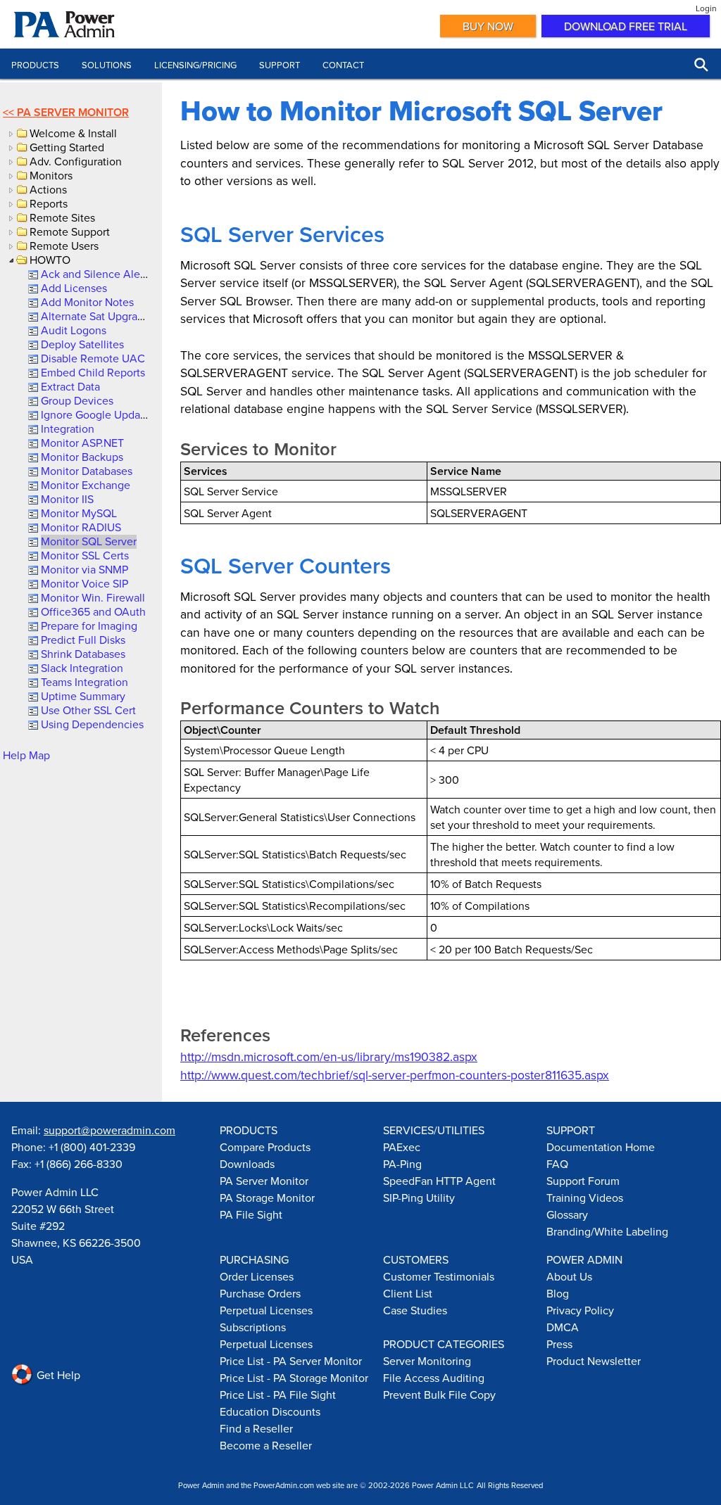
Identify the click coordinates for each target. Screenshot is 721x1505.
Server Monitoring (427, 1361)
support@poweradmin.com (109, 1130)
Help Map (26, 755)
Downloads (247, 1163)
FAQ (557, 1163)
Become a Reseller (266, 1445)
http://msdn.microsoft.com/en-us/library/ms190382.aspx (328, 1056)
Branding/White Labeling (607, 1231)
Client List (407, 1293)
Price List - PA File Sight (278, 1394)
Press (559, 1344)
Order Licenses (257, 1276)
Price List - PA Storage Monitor (294, 1377)
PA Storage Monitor (267, 1197)
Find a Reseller (256, 1428)
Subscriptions (253, 1327)
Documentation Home (600, 1147)
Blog (557, 1293)
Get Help (57, 1375)
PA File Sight (251, 1214)
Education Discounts (270, 1411)
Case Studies (415, 1310)
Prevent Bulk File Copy (439, 1394)
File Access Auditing (433, 1377)
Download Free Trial (625, 26)
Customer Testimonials (438, 1276)
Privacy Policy (580, 1310)
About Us (569, 1276)
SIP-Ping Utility (419, 1197)
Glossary (567, 1214)
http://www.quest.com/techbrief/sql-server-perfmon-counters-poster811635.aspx (394, 1075)
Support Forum (583, 1180)
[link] (95, 273)
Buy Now (488, 26)
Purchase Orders (260, 1293)
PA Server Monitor (73, 112)
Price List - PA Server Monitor (291, 1361)
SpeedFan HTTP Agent (439, 1180)
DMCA (562, 1327)
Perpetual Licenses (266, 1310)
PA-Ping (402, 1163)
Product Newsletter (593, 1361)
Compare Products (265, 1147)
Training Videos (584, 1197)
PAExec (401, 1147)
